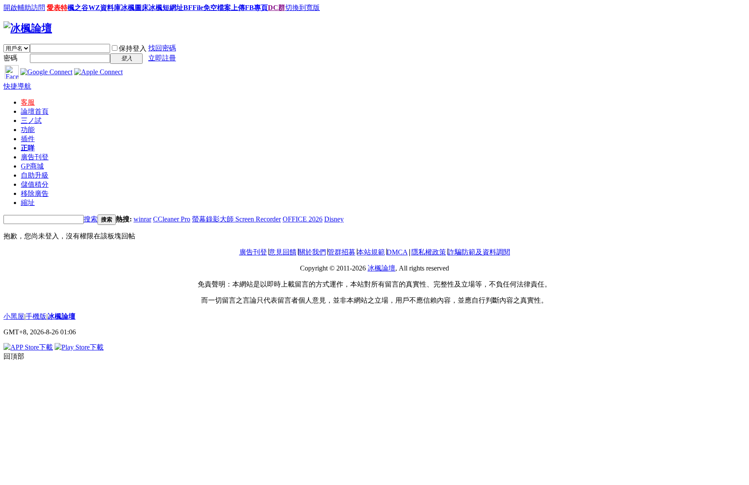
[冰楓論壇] (27, 28)
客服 (28, 102)
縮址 (28, 202)
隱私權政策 (428, 252)
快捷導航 (17, 86)
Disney (334, 219)
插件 (28, 138)
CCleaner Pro (171, 219)
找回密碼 (162, 48)
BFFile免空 (200, 7)
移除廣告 (35, 193)
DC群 (276, 7)
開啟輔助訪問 (24, 7)
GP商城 (32, 166)
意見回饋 (282, 252)
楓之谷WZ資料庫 (94, 7)
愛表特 (57, 7)
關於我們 (312, 252)
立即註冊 (162, 58)
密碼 (10, 58)
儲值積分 (35, 184)
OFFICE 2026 (302, 219)
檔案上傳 (231, 7)
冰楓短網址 (166, 7)
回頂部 (13, 356)
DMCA (397, 252)
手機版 (36, 316)
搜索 (91, 219)
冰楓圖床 (135, 7)
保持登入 (133, 48)
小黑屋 (13, 316)
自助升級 (35, 175)
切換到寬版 (302, 7)
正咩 (28, 148)
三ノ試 (31, 120)
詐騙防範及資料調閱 (479, 252)
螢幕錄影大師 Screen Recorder (236, 219)
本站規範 (371, 252)
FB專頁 (256, 7)
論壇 (35, 111)
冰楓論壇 (381, 268)
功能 (28, 129)
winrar (142, 219)
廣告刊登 (35, 157)
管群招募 (341, 252)
